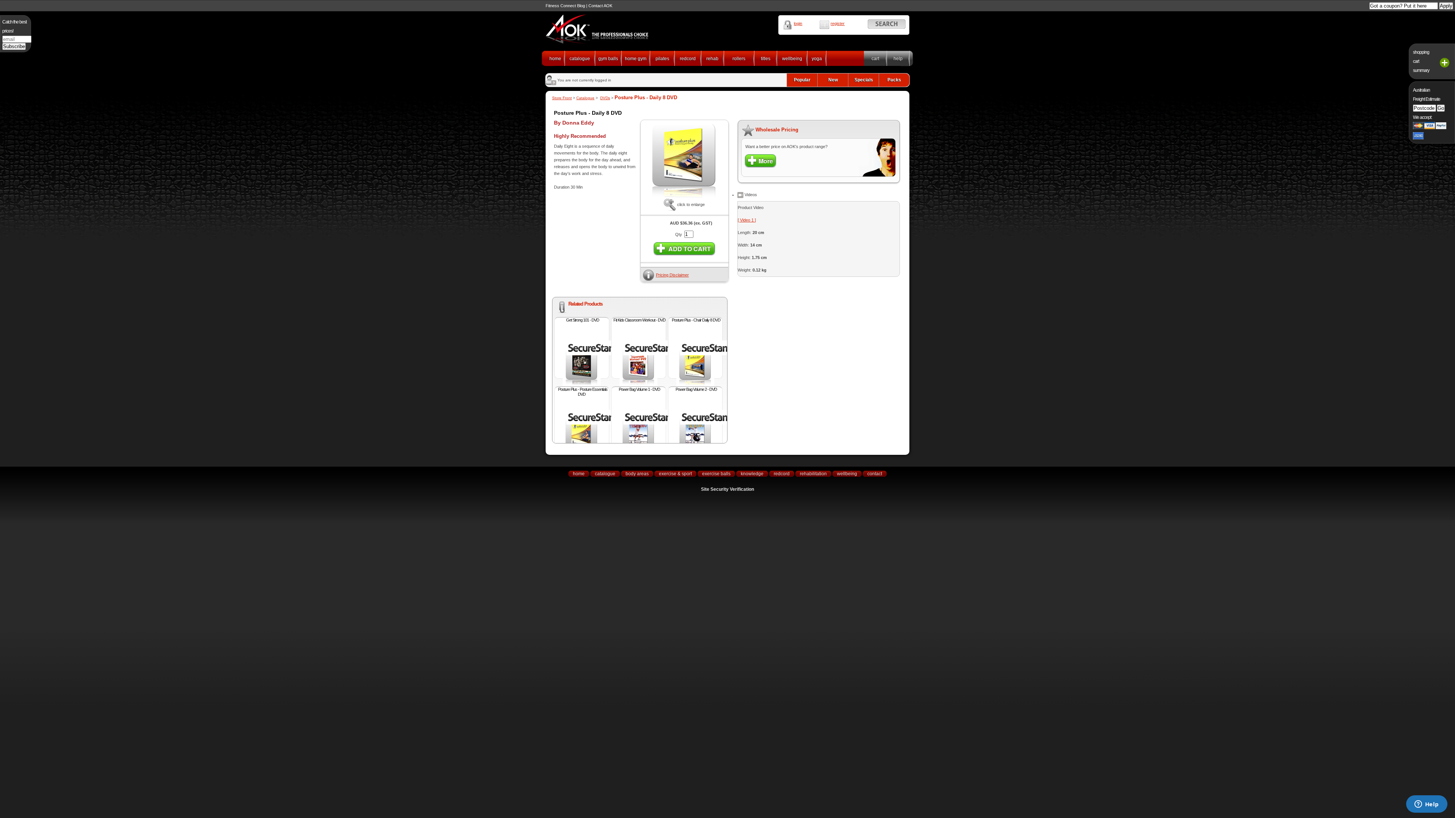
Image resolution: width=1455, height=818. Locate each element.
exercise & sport (675, 473)
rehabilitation (813, 473)
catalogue (579, 58)
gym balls (608, 58)
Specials (863, 80)
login (798, 23)
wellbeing (792, 58)
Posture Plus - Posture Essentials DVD (582, 392)
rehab (712, 58)
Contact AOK (600, 5)
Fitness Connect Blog (565, 5)
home (555, 58)
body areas (637, 473)
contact (874, 473)
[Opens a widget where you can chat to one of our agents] (1426, 804)
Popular (802, 80)
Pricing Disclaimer (672, 275)
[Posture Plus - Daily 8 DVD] (684, 197)
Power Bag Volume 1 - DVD (639, 389)
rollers (738, 58)
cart (875, 58)
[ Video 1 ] (747, 220)
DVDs (605, 98)
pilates (662, 58)
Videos (750, 194)
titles (765, 58)
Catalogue (585, 98)
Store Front (562, 98)
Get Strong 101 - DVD (582, 320)
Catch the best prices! (14, 26)
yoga (817, 58)
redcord (688, 58)
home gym (635, 58)
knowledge (752, 473)
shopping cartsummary (1421, 61)
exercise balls (716, 473)
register (838, 23)
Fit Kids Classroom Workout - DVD (639, 320)
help (898, 58)
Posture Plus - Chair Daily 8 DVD (696, 320)
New (833, 80)
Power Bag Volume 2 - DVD (696, 389)
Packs (894, 80)
